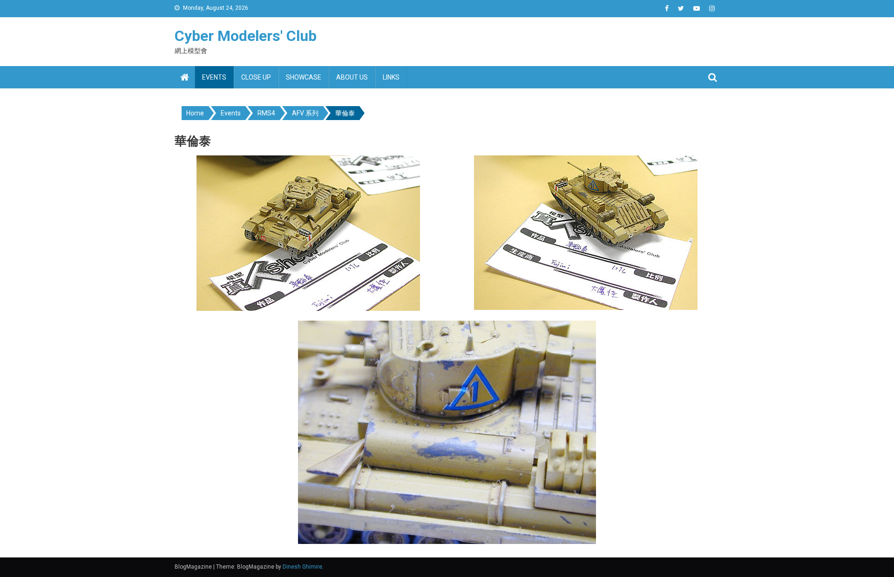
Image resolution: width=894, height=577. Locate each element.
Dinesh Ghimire (302, 567)
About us (352, 77)
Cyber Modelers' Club (246, 36)
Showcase (303, 77)
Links (391, 77)
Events (214, 77)
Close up (256, 77)
